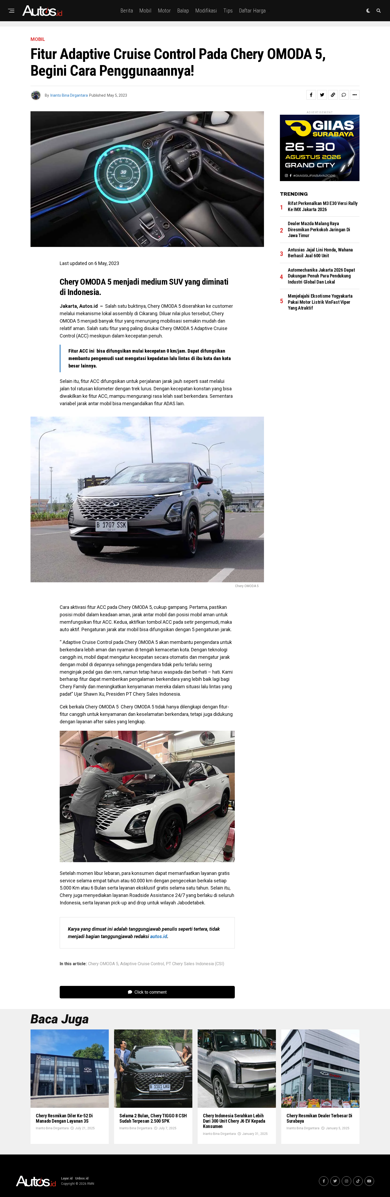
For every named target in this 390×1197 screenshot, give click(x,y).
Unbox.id (81, 1178)
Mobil (145, 10)
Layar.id (66, 1178)
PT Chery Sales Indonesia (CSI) (195, 964)
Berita (126, 10)
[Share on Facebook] (311, 95)
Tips (228, 10)
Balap (183, 10)
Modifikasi (206, 10)
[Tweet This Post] (322, 95)
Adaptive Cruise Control (142, 964)
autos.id (158, 936)
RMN (90, 1184)
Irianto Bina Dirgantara (69, 95)
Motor (164, 10)
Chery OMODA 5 (103, 964)
